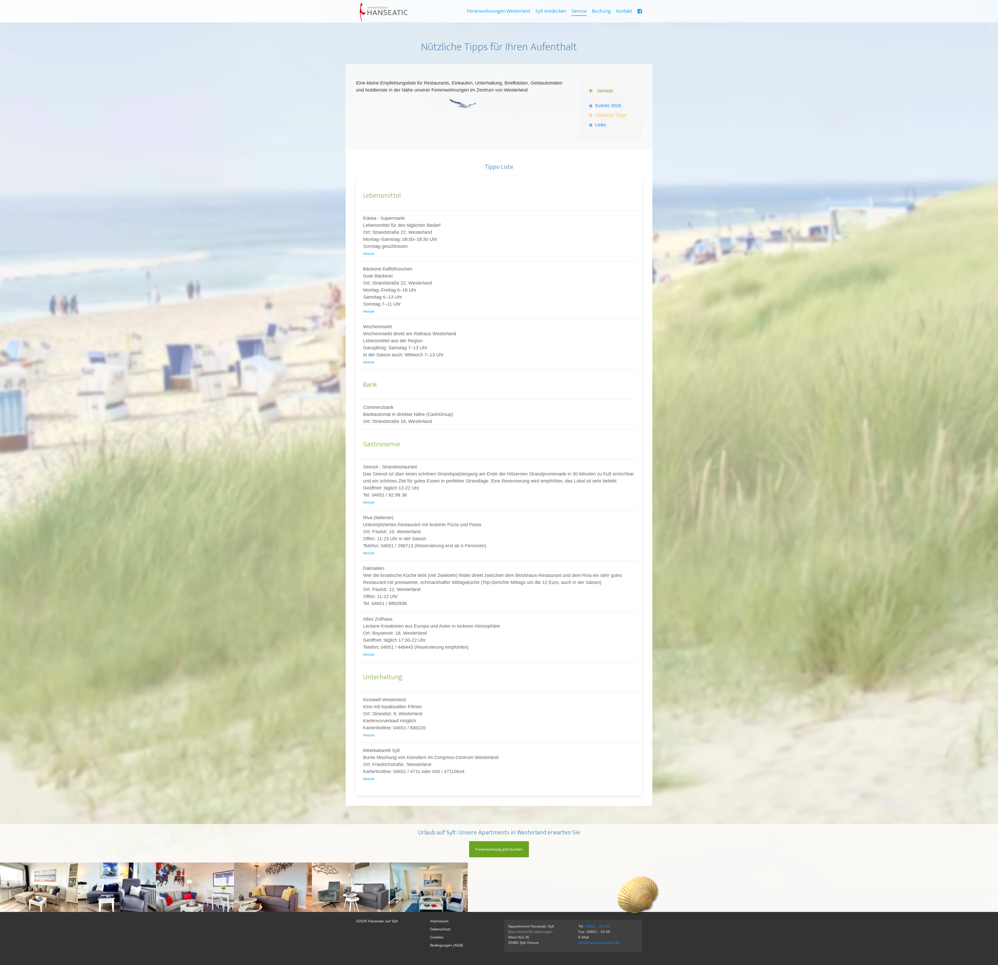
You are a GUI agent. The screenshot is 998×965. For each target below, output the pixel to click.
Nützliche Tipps (610, 115)
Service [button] (579, 11)
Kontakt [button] (624, 11)
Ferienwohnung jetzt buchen (499, 849)
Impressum (439, 921)
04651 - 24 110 (597, 926)
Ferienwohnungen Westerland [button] (498, 11)
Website (369, 254)
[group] (39, 887)
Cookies (436, 937)
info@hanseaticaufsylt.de (599, 943)
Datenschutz (440, 929)
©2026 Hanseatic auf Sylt (377, 921)
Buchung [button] (601, 11)
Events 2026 (607, 105)
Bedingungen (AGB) (446, 945)
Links (600, 124)
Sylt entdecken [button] (550, 11)
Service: (604, 90)
